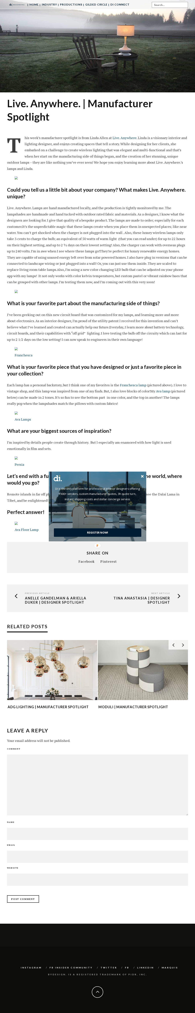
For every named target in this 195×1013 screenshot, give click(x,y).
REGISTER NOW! (97, 533)
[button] (97, 494)
